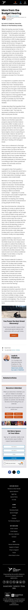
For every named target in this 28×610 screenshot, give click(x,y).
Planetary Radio (14, 510)
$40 (18, 417)
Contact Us (16, 586)
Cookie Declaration (14, 604)
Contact (14, 537)
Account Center (7, 586)
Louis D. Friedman (15, 357)
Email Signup (14, 531)
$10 (18, 414)
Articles (18, 350)
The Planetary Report (14, 521)
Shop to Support (14, 550)
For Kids (14, 499)
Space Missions (14, 491)
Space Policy (14, 497)
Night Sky (14, 494)
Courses (14, 518)
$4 (9, 414)
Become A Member (14, 534)
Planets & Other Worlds (14, 489)
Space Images (14, 513)
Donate (14, 335)
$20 (9, 417)
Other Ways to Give (14, 555)
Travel (14, 552)
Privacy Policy (21, 460)
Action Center (14, 528)
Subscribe (13, 458)
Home (13, 350)
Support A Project (14, 547)
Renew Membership (14, 544)
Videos (14, 515)
